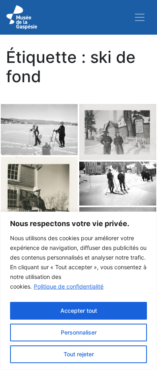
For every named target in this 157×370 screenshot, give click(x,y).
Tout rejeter (79, 354)
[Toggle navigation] (140, 17)
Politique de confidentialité (68, 286)
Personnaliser (79, 332)
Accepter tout (78, 310)
